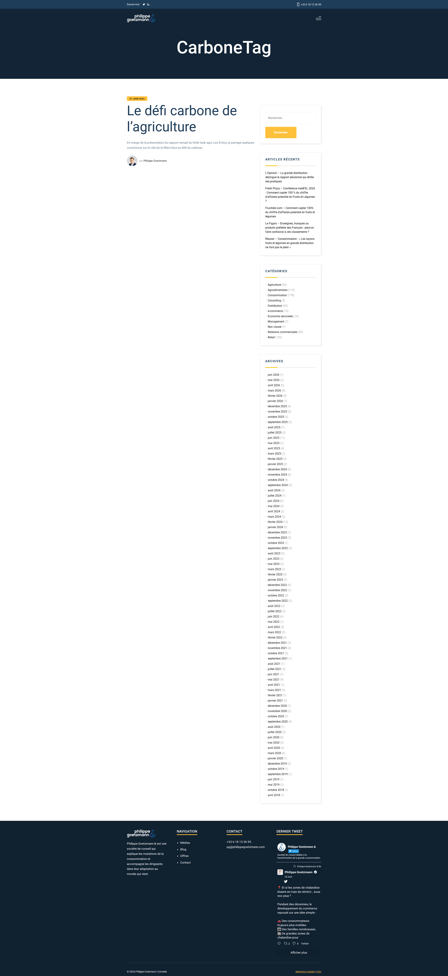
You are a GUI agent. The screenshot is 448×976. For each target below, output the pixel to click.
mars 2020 (274, 753)
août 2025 (274, 427)
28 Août (288, 877)
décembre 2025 (277, 406)
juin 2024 (273, 501)
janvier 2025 (275, 464)
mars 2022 (274, 632)
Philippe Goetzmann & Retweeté (312, 866)
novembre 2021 (277, 648)
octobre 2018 (276, 790)
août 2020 (274, 726)
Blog (183, 849)
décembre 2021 (277, 642)
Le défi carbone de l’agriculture (196, 151)
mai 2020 (273, 742)
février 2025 (275, 458)
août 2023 (274, 553)
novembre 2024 (277, 474)
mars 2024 (274, 516)
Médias (185, 842)
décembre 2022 (277, 585)
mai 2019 (273, 784)
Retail (271, 337)
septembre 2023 (278, 548)
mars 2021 (274, 690)
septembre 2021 (278, 658)
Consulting (274, 300)
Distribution (275, 305)
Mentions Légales (305, 971)
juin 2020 (273, 737)
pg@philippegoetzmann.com (246, 847)
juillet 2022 (274, 611)
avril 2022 (274, 627)
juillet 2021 (274, 669)
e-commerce (275, 311)
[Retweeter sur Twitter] (294, 866)
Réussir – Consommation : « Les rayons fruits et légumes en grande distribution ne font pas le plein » (289, 243)
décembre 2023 (277, 532)
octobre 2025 (276, 416)
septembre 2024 (278, 485)
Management (276, 321)
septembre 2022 (278, 600)
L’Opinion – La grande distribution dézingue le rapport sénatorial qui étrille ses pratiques (289, 177)
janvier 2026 (275, 401)
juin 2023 (273, 558)
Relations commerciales (282, 332)
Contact (185, 862)
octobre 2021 (276, 653)
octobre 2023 (276, 543)
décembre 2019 (277, 763)
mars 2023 (274, 569)
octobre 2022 (276, 595)
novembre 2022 (277, 590)
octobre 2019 (276, 769)
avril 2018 (274, 795)
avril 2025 (274, 448)
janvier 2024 (275, 527)
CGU (318, 971)
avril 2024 (274, 511)
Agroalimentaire (277, 290)
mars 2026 (274, 390)
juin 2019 (273, 779)
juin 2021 (273, 674)
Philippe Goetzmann (299, 872)
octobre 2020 (276, 716)
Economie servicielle (280, 316)
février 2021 (275, 695)
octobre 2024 (276, 480)
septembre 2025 (278, 422)
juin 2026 (273, 374)
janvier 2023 (275, 579)
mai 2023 (273, 564)
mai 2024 (273, 506)
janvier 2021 (275, 700)
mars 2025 (274, 453)
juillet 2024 (274, 495)
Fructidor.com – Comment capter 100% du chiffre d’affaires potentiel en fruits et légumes (290, 212)
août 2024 (274, 490)
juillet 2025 (274, 432)
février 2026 (275, 395)
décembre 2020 (277, 705)
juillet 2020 (274, 732)
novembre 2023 (277, 537)
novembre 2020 (277, 711)
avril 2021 (274, 684)
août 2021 (274, 663)
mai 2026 (273, 380)
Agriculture (274, 284)
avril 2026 (274, 385)
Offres (184, 856)
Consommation (277, 295)
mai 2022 (273, 621)
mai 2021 (273, 679)
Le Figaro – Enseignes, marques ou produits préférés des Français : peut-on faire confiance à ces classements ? (289, 227)
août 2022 (274, 606)
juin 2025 (273, 437)
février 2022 (275, 637)
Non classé (274, 326)
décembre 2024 (277, 469)
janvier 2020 (275, 758)
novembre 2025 (277, 411)
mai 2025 (273, 443)
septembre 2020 (278, 721)
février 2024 (275, 522)
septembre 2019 (278, 774)
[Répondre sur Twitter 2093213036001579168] (279, 943)
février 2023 (275, 574)
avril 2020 (274, 748)
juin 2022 (273, 616)
